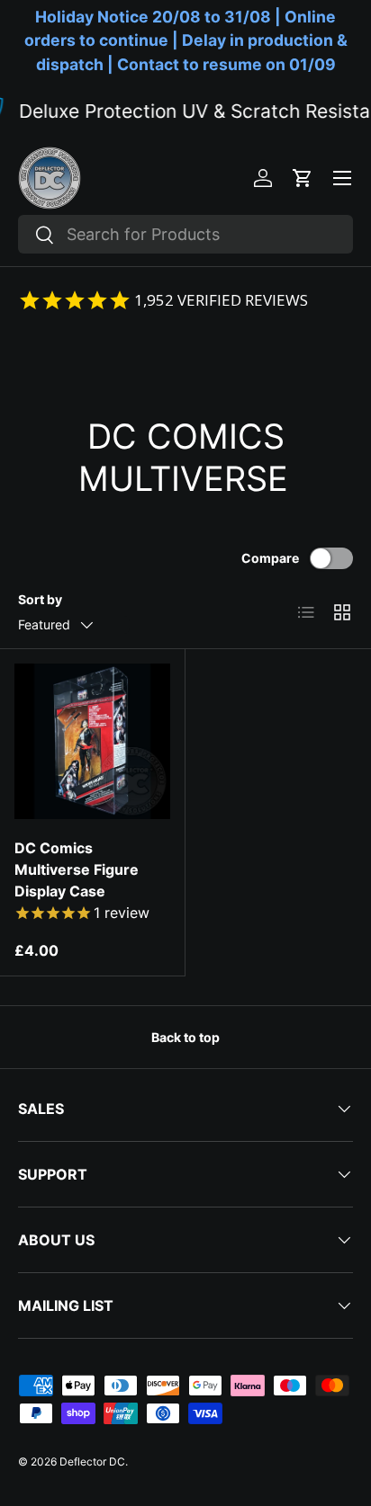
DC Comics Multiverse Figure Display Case (76, 869)
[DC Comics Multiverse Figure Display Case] (92, 741)
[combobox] (185, 234)
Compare (270, 558)
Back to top (185, 1037)
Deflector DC (92, 1461)
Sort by (40, 599)
